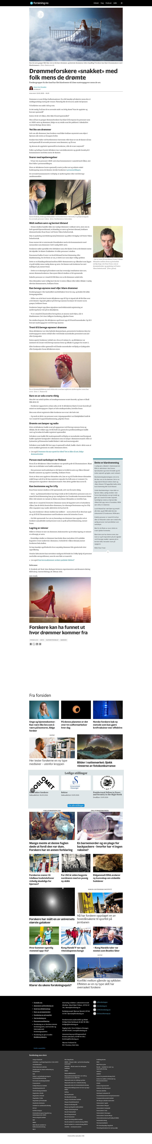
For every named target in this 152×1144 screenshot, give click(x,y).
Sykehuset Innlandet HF (103, 1093)
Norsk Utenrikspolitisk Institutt (74, 1119)
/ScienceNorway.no (103, 1013)
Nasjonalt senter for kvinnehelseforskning (77, 1085)
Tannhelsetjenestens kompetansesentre (107, 1095)
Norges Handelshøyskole (72, 1102)
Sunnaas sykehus (101, 1090)
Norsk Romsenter (70, 1117)
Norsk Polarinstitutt (70, 1112)
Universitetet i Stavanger (103, 1113)
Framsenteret (36, 1083)
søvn (42, 640)
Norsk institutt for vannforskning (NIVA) (76, 1124)
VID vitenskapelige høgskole (104, 1125)
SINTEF (98, 1074)
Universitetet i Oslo (101, 1110)
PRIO (97, 1062)
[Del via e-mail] (40, 644)
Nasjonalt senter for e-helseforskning (75, 1082)
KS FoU (35, 1108)
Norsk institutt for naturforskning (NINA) (76, 1122)
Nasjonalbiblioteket (70, 1073)
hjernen (64, 640)
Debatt (96, 3)
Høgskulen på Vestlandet (40, 1100)
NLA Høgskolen (69, 1059)
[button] (32, 790)
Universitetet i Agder (102, 1103)
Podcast (109, 3)
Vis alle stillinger (76, 805)
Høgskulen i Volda (38, 1098)
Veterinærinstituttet (102, 1123)
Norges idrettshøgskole (71, 1109)
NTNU (66, 1070)
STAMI (98, 1083)
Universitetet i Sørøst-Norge (104, 1115)
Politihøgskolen (101, 1059)
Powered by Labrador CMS (76, 1136)
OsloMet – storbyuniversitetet (73, 1126)
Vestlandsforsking (101, 1120)
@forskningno (102, 1002)
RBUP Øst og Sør (101, 1064)
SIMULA (98, 1071)
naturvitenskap (52, 640)
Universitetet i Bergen (102, 1105)
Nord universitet (69, 1094)
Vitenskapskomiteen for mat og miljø (107, 1128)
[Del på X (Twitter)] (33, 644)
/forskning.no (102, 1006)
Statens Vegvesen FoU (102, 1085)
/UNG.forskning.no (103, 1010)
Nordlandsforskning (70, 1097)
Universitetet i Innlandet (103, 1108)
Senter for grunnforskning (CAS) (105, 1076)
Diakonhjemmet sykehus (40, 1067)
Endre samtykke (39, 1048)
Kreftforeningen (37, 1110)
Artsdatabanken (37, 1064)
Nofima (67, 1092)
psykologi (34, 640)
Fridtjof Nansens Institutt (40, 1085)
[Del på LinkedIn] (36, 644)
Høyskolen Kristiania (39, 1103)
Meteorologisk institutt (39, 1117)
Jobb (115, 3)
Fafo (34, 1074)
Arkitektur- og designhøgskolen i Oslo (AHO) (45, 1062)
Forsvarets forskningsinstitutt (41, 1080)
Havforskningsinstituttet (40, 1090)
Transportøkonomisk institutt (105, 1098)
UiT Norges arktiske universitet (105, 1100)
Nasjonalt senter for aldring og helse (75, 1080)
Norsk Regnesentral (70, 1114)
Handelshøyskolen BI (39, 1088)
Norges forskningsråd (71, 1104)
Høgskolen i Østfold (38, 1095)
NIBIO (34, 1122)
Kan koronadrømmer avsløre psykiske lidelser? (56, 560)
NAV (34, 1120)
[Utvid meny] (121, 3)
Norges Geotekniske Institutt (73, 1099)
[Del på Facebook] (30, 644)
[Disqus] (76, 669)
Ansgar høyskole (37, 1059)
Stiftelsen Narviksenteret (103, 1088)
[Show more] (108, 551)
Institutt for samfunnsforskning (42, 1105)
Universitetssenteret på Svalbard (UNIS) (107, 1118)
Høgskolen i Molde (38, 1093)
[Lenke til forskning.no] (59, 2)
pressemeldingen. (74, 170)
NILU (34, 1129)
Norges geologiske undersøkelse (74, 1107)
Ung (102, 3)
